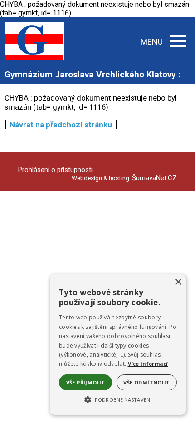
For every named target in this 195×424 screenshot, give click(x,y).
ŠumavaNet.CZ (154, 178)
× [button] (178, 282)
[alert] (118, 344)
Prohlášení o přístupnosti (55, 170)
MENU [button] (152, 41)
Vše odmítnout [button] (146, 382)
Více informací (148, 363)
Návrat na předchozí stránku (61, 124)
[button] (118, 399)
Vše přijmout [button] (85, 382)
